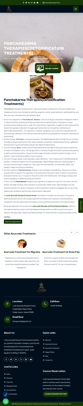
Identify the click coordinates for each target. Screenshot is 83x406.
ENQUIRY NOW (81, 205)
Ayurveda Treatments (18, 58)
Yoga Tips (9, 382)
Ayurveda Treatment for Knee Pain (61, 252)
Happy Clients (49, 352)
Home (6, 58)
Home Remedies (11, 394)
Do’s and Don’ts (11, 390)
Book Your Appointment (13, 222)
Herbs (8, 374)
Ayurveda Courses (51, 344)
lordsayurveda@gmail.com (22, 321)
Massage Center (11, 386)
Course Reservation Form (52, 3)
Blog (46, 356)
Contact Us (48, 360)
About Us (48, 340)
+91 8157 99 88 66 (56, 306)
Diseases (9, 378)
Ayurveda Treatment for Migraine (22, 252)
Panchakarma (9, 109)
